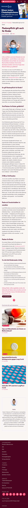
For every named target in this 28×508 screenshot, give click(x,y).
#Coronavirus (7, 296)
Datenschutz (4, 454)
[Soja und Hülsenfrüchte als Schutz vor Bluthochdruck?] (14, 326)
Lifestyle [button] (6, 325)
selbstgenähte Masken (14, 77)
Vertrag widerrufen (6, 459)
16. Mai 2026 (5, 332)
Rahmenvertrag (5, 472)
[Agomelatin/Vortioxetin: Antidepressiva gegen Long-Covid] (14, 355)
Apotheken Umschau (9, 1)
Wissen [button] (5, 382)
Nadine (13, 33)
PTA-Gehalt (4, 469)
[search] (21, 1)
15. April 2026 (5, 389)
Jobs (3, 446)
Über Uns (4, 485)
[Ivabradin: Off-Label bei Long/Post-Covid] (14, 383)
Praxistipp (9, 22)
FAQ (3, 449)
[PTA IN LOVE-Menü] (25, 1)
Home (4, 22)
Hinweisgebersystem (6, 456)
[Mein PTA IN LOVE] (17, 1)
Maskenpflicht (5, 59)
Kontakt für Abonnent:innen (7, 444)
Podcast (3, 467)
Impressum (4, 451)
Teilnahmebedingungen (7, 480)
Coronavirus (4, 464)
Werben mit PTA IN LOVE (7, 487)
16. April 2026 (5, 361)
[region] (14, 11)
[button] (14, 11)
